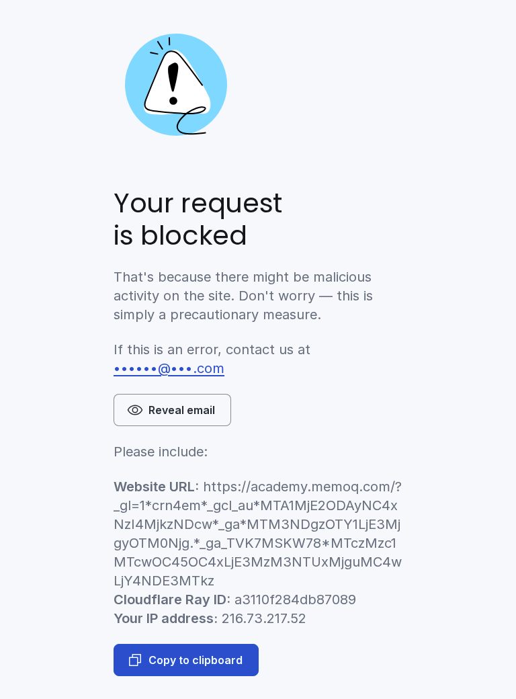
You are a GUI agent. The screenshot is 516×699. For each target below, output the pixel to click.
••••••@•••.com (169, 368)
